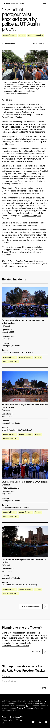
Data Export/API (16, 717)
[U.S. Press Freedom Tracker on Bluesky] (33, 722)
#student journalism (35, 35)
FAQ (3, 723)
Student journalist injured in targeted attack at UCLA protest (23, 321)
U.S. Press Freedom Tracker (13, 3)
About (4, 717)
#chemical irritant (9, 357)
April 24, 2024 (7, 100)
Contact (19, 720)
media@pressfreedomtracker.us (15, 645)
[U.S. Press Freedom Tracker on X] (39, 722)
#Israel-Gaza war (9, 35)
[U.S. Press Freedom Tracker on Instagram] (46, 722)
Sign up (43, 687)
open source (40, 703)
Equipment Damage (11, 487)
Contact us (36, 651)
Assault (7, 326)
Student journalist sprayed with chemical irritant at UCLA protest (25, 406)
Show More (37, 43)
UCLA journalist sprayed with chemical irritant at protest (24, 560)
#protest (22, 35)
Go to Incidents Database (31, 606)
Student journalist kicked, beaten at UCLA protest (24, 481)
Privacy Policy (7, 720)
